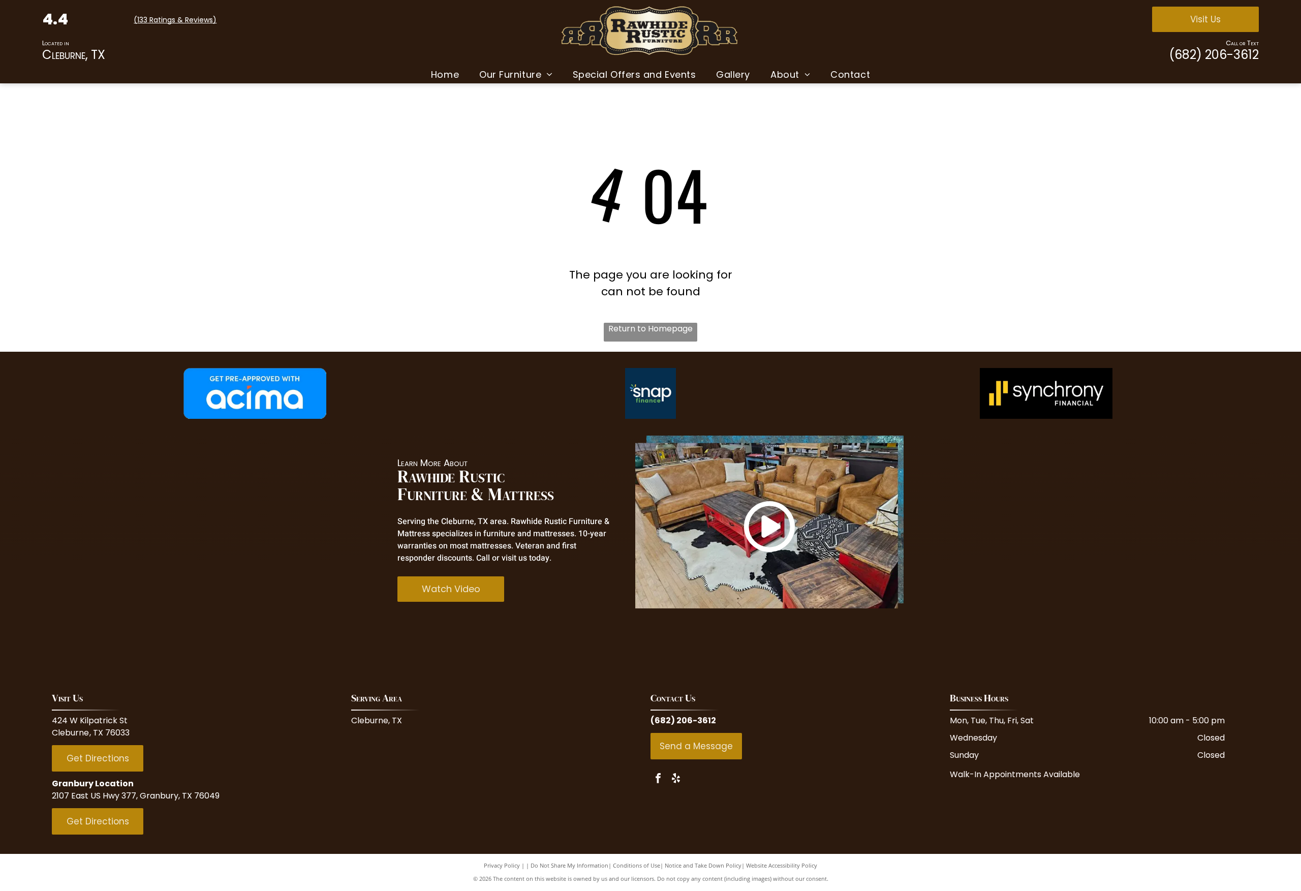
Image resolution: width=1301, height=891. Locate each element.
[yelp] (676, 779)
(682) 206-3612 (1214, 54)
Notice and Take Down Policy (703, 865)
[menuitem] (445, 74)
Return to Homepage (650, 328)
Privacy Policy (502, 865)
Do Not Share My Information (569, 865)
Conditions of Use (636, 865)
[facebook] (658, 779)
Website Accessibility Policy (781, 865)
